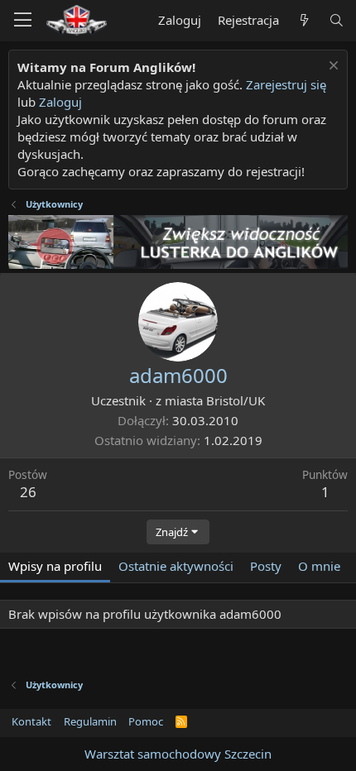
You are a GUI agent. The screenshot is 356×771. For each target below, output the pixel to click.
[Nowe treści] (303, 20)
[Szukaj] (336, 20)
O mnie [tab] (319, 566)
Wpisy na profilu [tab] (55, 566)
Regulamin (90, 721)
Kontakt (31, 721)
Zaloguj (60, 101)
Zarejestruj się (286, 84)
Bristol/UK (235, 400)
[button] (22, 20)
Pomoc (145, 721)
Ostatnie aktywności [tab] (175, 566)
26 (28, 491)
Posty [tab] (265, 566)
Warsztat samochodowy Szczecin (178, 753)
